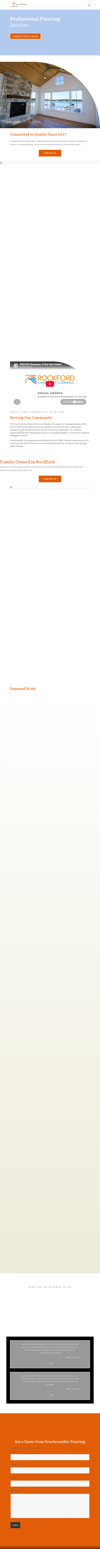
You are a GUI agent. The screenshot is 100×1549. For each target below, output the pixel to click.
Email (14, 1477)
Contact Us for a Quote (25, 36)
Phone (14, 1464)
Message (16, 1491)
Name (14, 1451)
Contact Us (50, 153)
